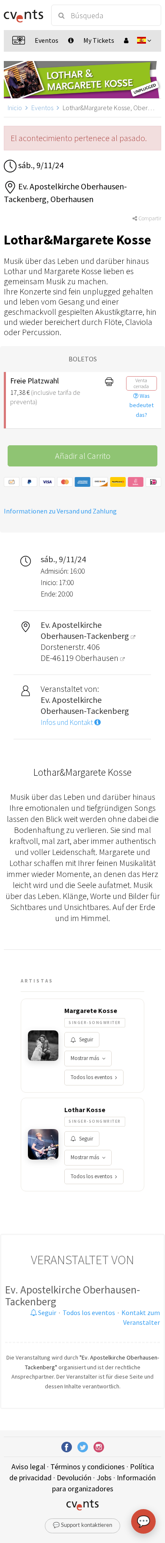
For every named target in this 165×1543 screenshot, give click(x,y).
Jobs (104, 1477)
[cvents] (23, 15)
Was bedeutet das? (141, 405)
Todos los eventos (91, 1077)
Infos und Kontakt (67, 722)
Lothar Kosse (84, 1109)
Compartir (149, 218)
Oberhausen (97, 657)
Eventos (42, 107)
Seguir (86, 1039)
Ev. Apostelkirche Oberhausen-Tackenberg (72, 1295)
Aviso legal (28, 1466)
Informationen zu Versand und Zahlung (60, 511)
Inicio (15, 107)
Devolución (74, 1477)
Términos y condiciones (87, 1466)
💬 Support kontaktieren (82, 1525)
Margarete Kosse (90, 1010)
